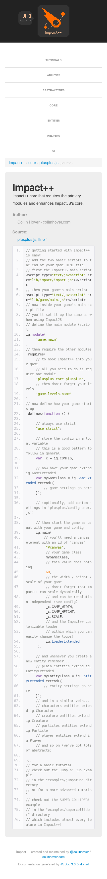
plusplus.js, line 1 (32, 239)
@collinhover (79, 851)
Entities (54, 120)
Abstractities (53, 90)
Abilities (53, 75)
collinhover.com (53, 856)
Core (53, 105)
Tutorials (53, 60)
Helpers (53, 135)
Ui (53, 150)
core (32, 162)
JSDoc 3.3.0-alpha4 (74, 864)
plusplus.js (49, 162)
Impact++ (17, 162)
